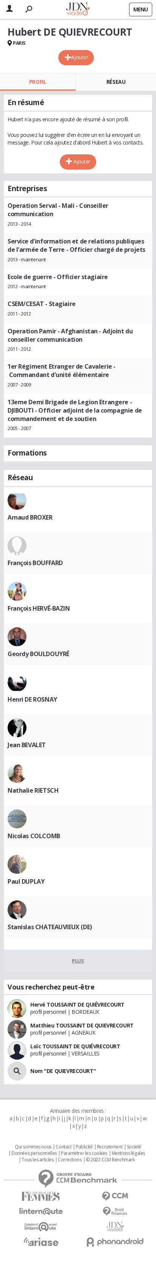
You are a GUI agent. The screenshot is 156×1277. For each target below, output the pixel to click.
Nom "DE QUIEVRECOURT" (63, 1070)
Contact (63, 1147)
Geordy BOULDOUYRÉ (38, 654)
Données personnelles (34, 1153)
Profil (37, 81)
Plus (78, 960)
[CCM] (115, 1196)
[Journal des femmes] (41, 1196)
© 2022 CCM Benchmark (110, 1159)
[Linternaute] (41, 1211)
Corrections (69, 1159)
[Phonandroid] (115, 1242)
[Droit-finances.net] (115, 1211)
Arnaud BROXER (30, 517)
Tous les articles (37, 1159)
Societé (134, 1147)
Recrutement (109, 1147)
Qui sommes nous (33, 1147)
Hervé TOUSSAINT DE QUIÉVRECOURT (77, 1004)
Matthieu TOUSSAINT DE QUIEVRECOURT (82, 1025)
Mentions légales (128, 1153)
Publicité (84, 1147)
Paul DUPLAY (26, 881)
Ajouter (79, 57)
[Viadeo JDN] (115, 1226)
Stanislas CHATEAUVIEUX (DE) (50, 927)
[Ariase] (41, 1242)
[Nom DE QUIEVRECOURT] (17, 1071)
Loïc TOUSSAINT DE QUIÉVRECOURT (75, 1046)
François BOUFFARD (35, 563)
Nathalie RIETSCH (33, 790)
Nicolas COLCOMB (34, 836)
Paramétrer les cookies (84, 1153)
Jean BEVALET (27, 745)
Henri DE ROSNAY (32, 699)
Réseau (115, 81)
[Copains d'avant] (41, 1226)
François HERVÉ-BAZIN (39, 608)
